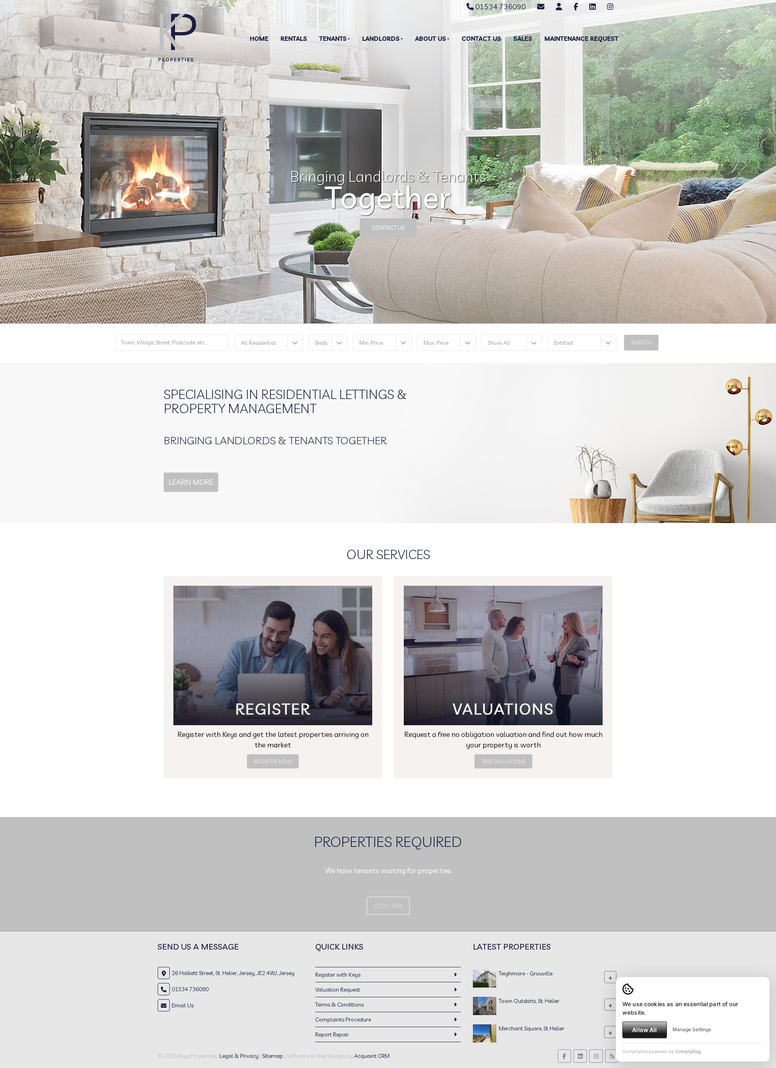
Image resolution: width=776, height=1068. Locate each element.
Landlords (381, 38)
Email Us (183, 1005)
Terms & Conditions (339, 1004)
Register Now (272, 761)
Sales (522, 38)
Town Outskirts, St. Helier (529, 1001)
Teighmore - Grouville (525, 973)
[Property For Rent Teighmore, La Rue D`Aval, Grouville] (484, 977)
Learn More (191, 482)
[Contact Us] (559, 6)
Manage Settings (692, 1029)
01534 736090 (500, 6)
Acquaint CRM (372, 1056)
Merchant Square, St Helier (531, 1028)
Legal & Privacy (239, 1056)
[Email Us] (540, 6)
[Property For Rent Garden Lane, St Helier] (484, 1005)
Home (259, 38)
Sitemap (272, 1056)
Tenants (333, 38)
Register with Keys (338, 974)
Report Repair (332, 1034)
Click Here (388, 906)
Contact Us (481, 38)
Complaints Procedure (343, 1019)
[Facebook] (576, 6)
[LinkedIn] (592, 6)
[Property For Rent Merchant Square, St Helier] (484, 1032)
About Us (430, 38)
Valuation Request (337, 989)
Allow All (644, 1029)
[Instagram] (610, 6)
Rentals (293, 38)
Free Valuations (503, 761)
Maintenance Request (581, 38)
